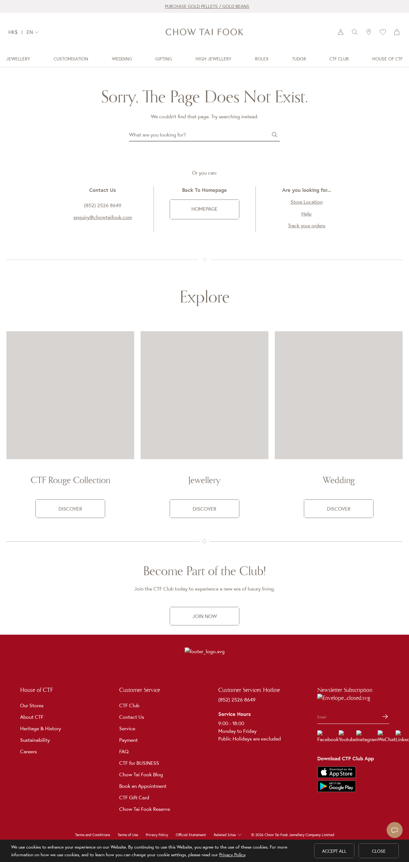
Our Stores (31, 705)
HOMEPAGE (204, 209)
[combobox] (34, 32)
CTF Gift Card (134, 797)
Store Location (306, 202)
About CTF (31, 717)
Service (127, 728)
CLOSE (379, 851)
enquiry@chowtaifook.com (102, 217)
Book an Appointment (142, 786)
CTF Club (129, 705)
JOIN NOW (204, 616)
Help (306, 213)
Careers (28, 751)
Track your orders (306, 225)
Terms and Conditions (92, 835)
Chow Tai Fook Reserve (144, 809)
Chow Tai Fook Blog (141, 774)
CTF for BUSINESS (139, 763)
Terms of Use (128, 835)
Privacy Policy (157, 835)
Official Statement (191, 835)
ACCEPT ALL (334, 851)
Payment (128, 740)
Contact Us (131, 717)
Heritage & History (40, 728)
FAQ (124, 751)
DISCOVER (70, 508)
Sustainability (35, 740)
